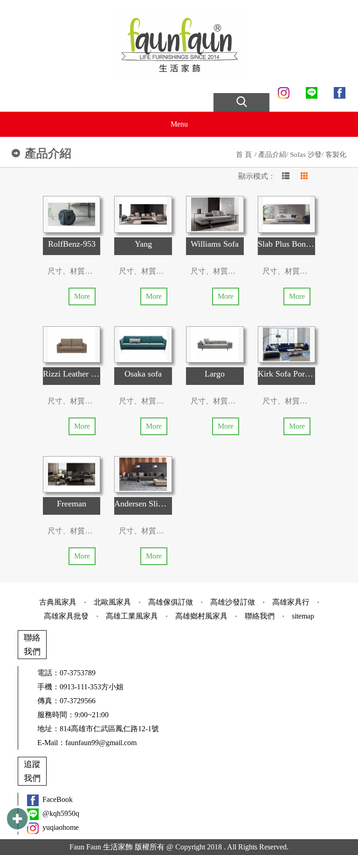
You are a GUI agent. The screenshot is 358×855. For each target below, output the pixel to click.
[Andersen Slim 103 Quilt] (143, 474)
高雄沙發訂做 (232, 602)
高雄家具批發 (66, 616)
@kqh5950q (60, 813)
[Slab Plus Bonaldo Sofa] (286, 214)
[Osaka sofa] (143, 344)
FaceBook (57, 799)
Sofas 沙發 (306, 154)
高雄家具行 (291, 602)
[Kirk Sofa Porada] (286, 344)
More (82, 296)
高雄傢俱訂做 (170, 602)
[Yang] (143, 214)
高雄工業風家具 (132, 616)
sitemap (303, 616)
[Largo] (215, 344)
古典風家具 (57, 602)
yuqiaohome (60, 827)
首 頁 (244, 154)
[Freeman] (72, 474)
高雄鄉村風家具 (201, 616)
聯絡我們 (260, 616)
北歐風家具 (112, 602)
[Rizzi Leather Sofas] (72, 344)
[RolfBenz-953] (72, 214)
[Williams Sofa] (215, 214)
